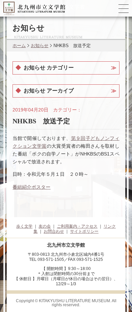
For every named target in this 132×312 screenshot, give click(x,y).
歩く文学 (24, 226)
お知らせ (39, 45)
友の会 (45, 226)
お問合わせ (54, 231)
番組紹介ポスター (31, 187)
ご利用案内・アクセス (77, 226)
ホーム (19, 45)
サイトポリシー (84, 231)
